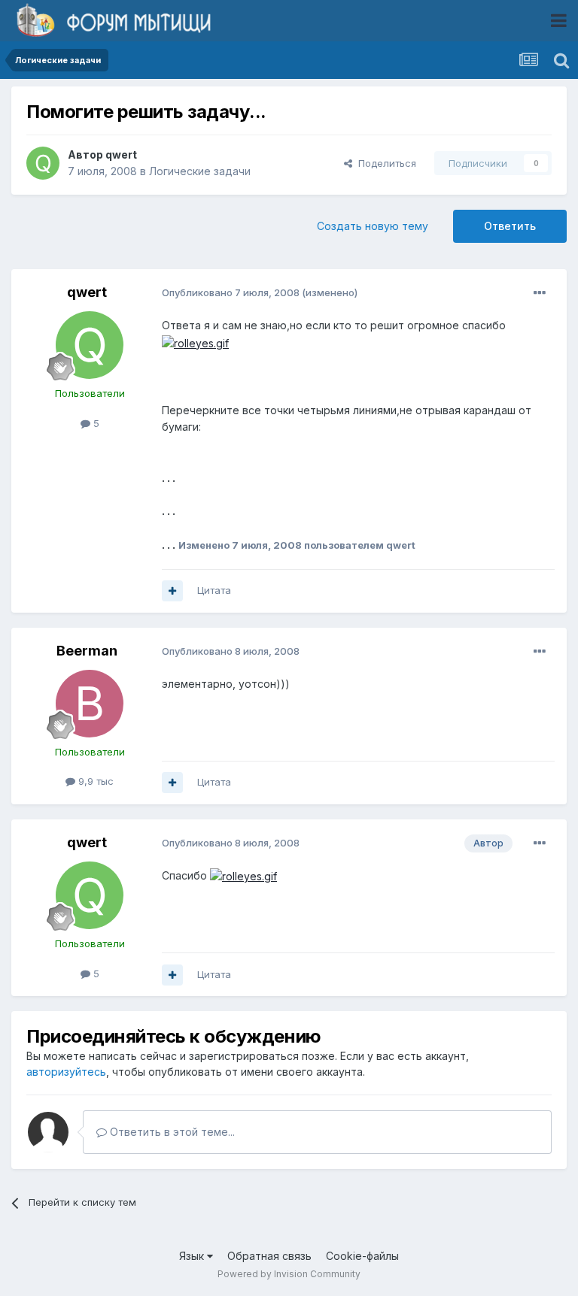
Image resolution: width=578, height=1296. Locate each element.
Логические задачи (200, 171)
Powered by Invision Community (289, 1273)
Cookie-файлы (362, 1255)
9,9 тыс (94, 781)
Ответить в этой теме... (171, 1131)
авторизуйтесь (66, 1071)
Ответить (510, 226)
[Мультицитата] (172, 590)
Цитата (214, 590)
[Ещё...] (540, 293)
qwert (121, 154)
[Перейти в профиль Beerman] (89, 703)
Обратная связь (269, 1255)
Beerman (86, 651)
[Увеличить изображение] (195, 342)
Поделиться (384, 163)
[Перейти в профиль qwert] (42, 163)
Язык (193, 1255)
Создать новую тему (372, 226)
